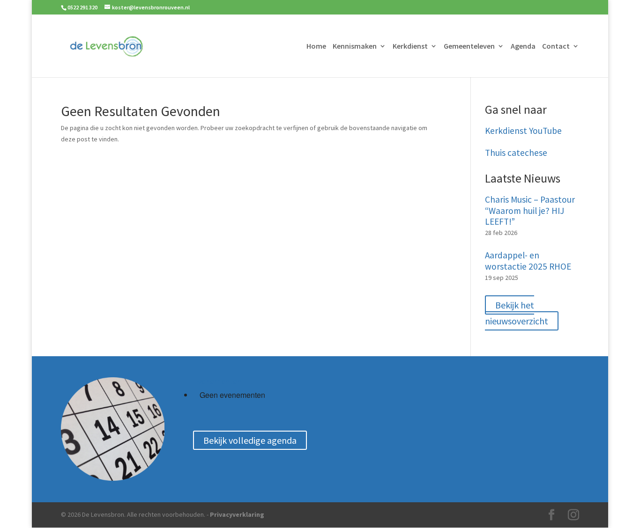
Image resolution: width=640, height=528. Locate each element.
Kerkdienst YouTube (523, 130)
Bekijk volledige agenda (250, 440)
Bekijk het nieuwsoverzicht (516, 313)
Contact (556, 47)
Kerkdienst (410, 47)
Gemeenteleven (469, 47)
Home (316, 47)
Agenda (523, 47)
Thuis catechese (516, 152)
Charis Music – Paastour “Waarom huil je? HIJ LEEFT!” (530, 210)
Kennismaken (355, 47)
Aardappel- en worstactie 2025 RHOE (528, 261)
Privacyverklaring (237, 514)
